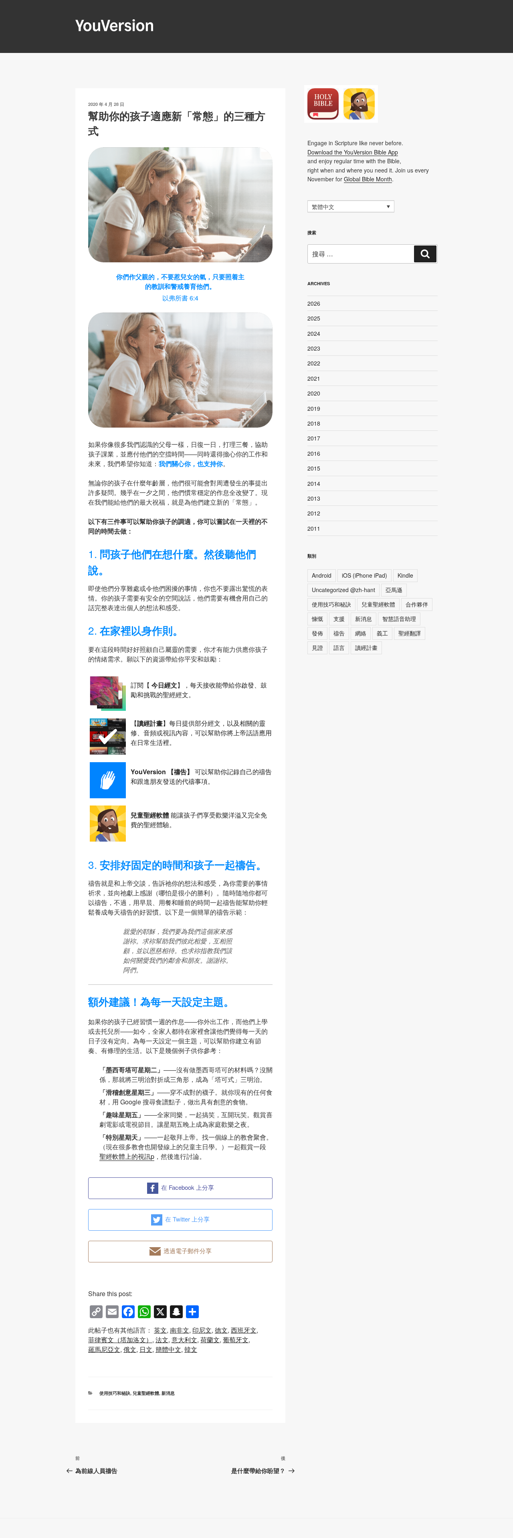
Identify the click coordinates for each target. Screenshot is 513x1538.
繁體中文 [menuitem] (323, 207)
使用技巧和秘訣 (114, 1393)
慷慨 (317, 619)
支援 (339, 619)
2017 (313, 438)
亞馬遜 (394, 590)
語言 (339, 647)
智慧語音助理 (399, 619)
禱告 (339, 633)
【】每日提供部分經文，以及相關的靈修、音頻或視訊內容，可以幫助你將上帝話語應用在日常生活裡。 (201, 732)
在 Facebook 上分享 (187, 1187)
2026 (313, 303)
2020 (313, 393)
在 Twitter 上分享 (187, 1219)
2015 (313, 468)
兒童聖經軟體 (146, 1393)
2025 (313, 318)
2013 (313, 498)
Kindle (405, 575)
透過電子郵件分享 (188, 1250)
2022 (313, 363)
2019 (313, 408)
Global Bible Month (368, 179)
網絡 (360, 633)
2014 (313, 483)
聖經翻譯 (409, 633)
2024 (313, 333)
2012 (313, 513)
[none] (350, 206)
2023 (313, 348)
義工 (382, 633)
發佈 (317, 633)
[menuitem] (160, 1330)
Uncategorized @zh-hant (343, 590)
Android (321, 575)
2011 (313, 528)
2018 (313, 423)
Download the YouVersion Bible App (352, 152)
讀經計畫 (366, 647)
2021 (313, 378)
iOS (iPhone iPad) (364, 575)
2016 (313, 453)
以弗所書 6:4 (180, 297)
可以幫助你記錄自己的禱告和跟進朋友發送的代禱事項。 (201, 776)
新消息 (168, 1393)
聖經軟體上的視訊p (126, 1156)
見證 (317, 647)
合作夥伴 (417, 604)
